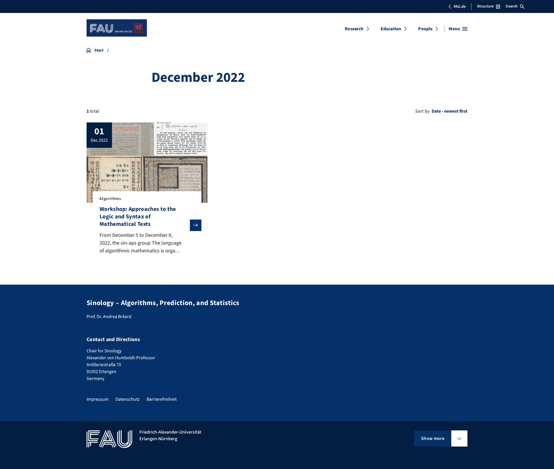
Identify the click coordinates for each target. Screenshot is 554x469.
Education (391, 29)
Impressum (97, 399)
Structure (485, 6)
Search (512, 6)
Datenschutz (127, 399)
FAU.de (460, 7)
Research (354, 29)
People (425, 29)
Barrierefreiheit (162, 399)
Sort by (422, 111)
